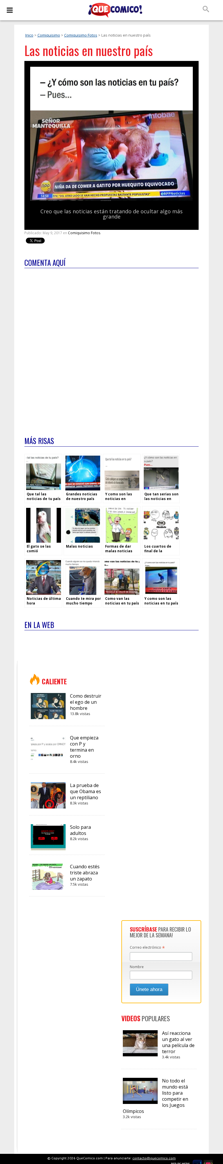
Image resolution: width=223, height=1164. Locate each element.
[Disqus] (111, 348)
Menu (9, 10)
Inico (29, 35)
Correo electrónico (147, 948)
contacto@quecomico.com (154, 1158)
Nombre (137, 966)
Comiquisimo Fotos (80, 35)
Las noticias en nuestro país (88, 50)
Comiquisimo (48, 35)
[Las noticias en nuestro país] (111, 199)
